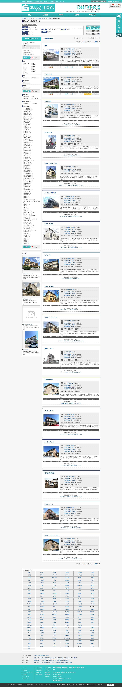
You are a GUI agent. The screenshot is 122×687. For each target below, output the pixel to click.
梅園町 (79, 580)
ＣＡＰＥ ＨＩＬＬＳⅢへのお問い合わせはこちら (71, 558)
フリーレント (28, 134)
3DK (25, 69)
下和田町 (54, 593)
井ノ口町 (67, 577)
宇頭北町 (42, 580)
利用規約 (24, 674)
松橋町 (41, 622)
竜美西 (29, 638)
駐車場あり (27, 232)
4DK (34, 71)
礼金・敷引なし (27, 52)
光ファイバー (28, 210)
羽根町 (29, 614)
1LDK (34, 64)
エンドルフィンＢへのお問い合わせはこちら (71, 434)
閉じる (110, 685)
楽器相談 (27, 111)
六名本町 (54, 627)
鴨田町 (92, 585)
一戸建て (26, 44)
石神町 (29, 575)
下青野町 (42, 593)
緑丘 (42, 635)
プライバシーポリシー (27, 672)
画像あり (26, 103)
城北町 (54, 596)
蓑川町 (41, 625)
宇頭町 (54, 580)
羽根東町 (92, 611)
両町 (29, 633)
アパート (26, 42)
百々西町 (29, 604)
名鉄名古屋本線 (67, 51)
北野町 (41, 588)
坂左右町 (92, 590)
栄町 (80, 590)
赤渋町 (54, 572)
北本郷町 (54, 588)
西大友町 (72, 49)
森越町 (41, 630)
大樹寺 (29, 598)
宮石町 (54, 625)
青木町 (41, 572)
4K (24, 71)
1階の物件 (27, 235)
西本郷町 (67, 609)
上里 (42, 585)
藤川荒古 (80, 640)
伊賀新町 (80, 572)
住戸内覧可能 (28, 228)
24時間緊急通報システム (30, 219)
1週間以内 (35, 98)
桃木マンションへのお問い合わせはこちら (71, 372)
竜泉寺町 (92, 630)
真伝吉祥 (42, 646)
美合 (53, 662)
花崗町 (92, 622)
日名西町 (92, 614)
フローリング (28, 152)
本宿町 (92, 627)
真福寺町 (29, 596)
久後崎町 (67, 588)
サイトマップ (25, 676)
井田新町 (54, 575)
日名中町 (80, 614)
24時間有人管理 (28, 223)
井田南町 (80, 575)
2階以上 (26, 233)
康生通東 (42, 590)
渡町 (29, 635)
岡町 (54, 583)
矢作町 (54, 630)
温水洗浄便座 (28, 186)
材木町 (29, 593)
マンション (32, 42)
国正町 (79, 588)
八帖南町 (67, 611)
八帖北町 (54, 611)
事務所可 (27, 121)
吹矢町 (67, 617)
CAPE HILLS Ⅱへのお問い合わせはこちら (71, 309)
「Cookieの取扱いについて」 (88, 685)
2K (24, 66)
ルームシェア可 (28, 142)
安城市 (47, 655)
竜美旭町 (67, 635)
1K (33, 63)
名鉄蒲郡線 (66, 660)
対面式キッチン (28, 180)
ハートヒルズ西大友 (50, 192)
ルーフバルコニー (29, 160)
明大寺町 (80, 625)
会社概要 (24, 670)
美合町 (79, 622)
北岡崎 (72, 141)
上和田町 (67, 585)
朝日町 (67, 572)
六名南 (67, 627)
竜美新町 (67, 640)
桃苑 (46, 45)
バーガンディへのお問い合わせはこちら (71, 156)
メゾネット (27, 155)
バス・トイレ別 (28, 181)
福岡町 (79, 617)
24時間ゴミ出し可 (29, 227)
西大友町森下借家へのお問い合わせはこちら (71, 496)
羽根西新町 (79, 643)
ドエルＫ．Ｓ (48, 74)
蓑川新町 (92, 640)
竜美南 (54, 638)
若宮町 (92, 633)
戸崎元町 (42, 601)
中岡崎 (67, 662)
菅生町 (79, 596)
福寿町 (92, 617)
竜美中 (92, 635)
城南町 (41, 596)
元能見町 (29, 630)
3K (33, 68)
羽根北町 (80, 611)
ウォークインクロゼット (30, 199)
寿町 (54, 590)
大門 (72, 54)
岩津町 (79, 577)
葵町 (29, 572)
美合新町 (67, 622)
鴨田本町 (80, 585)
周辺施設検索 (39, 670)
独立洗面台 (27, 193)
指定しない (26, 96)
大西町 (29, 583)
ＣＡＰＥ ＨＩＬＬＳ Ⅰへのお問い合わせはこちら (71, 341)
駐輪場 (26, 167)
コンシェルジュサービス (30, 230)
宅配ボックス (28, 217)
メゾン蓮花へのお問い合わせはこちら (71, 124)
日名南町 (42, 617)
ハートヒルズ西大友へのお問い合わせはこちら (71, 216)
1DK (25, 64)
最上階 (26, 240)
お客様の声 (38, 672)
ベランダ (27, 157)
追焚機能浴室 (28, 183)
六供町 (54, 633)
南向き (26, 241)
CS (25, 205)
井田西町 (67, 575)
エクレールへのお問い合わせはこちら (71, 278)
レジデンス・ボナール (28, 273)
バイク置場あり (28, 168)
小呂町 (67, 583)
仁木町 (79, 609)
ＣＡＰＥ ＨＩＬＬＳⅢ (51, 535)
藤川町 (29, 619)
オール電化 (27, 162)
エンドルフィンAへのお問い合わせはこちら (71, 465)
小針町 (67, 590)
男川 (42, 662)
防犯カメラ (27, 222)
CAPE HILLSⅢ (49, 379)
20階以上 (27, 238)
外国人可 (27, 139)
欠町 (92, 583)
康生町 (29, 590)
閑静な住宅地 (28, 114)
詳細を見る (87, 67)
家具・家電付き (28, 170)
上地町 (92, 577)
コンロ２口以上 (28, 175)
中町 (54, 606)
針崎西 (67, 646)
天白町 (79, 598)
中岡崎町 (54, 604)
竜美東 (41, 638)
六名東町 (42, 627)
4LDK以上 (26, 73)
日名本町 (29, 617)
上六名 (54, 585)
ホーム (24, 668)
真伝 (29, 646)
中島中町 (80, 604)
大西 (54, 635)
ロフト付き (27, 154)
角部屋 (26, 243)
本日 (34, 96)
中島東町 (92, 604)
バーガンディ (48, 132)
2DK (34, 66)
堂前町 (41, 604)
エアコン (27, 194)
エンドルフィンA (49, 442)
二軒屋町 (80, 606)
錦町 (29, 609)
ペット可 (47, 670)
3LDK (34, 69)
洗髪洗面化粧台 (28, 189)
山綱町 (79, 630)
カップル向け (28, 145)
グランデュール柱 (27, 299)
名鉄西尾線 (59, 660)
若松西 (79, 646)
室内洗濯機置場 (28, 150)
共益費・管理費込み (29, 54)
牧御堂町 (29, 622)
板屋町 (41, 575)
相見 (71, 662)
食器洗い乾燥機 (28, 176)
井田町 (92, 575)
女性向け (27, 147)
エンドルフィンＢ (50, 410)
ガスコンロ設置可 (29, 141)
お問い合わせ (39, 674)
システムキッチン (29, 178)
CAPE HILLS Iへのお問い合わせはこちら (71, 247)
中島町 (67, 604)
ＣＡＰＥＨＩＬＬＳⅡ (51, 163)
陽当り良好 (27, 113)
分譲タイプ (27, 127)
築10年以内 (47, 674)
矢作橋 (73, 53)
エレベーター (28, 163)
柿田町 (79, 583)
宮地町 (67, 625)
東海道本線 (53, 660)
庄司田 (41, 640)
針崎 (92, 643)
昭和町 (67, 593)
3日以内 (26, 98)
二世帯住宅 (27, 132)
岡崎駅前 (92, 646)
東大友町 (42, 614)
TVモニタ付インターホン (31, 215)
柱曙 (54, 640)
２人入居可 (27, 123)
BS (25, 207)
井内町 (29, 577)
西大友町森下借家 (50, 473)
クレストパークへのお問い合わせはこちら (71, 527)
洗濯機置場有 (28, 171)
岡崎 (35, 662)
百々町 (92, 601)
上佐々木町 (29, 585)
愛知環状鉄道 (67, 54)
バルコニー (27, 158)
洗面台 (26, 188)
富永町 (67, 601)
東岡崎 (45, 662)
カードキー (27, 136)
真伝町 (92, 593)
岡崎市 (68, 49)
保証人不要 (27, 119)
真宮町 (79, 593)
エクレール (48, 255)
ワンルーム (26, 63)
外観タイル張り (28, 173)
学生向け (27, 144)
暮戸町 (92, 588)
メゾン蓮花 (48, 101)
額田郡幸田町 (41, 655)
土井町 (79, 601)
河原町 (29, 588)
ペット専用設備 (28, 109)
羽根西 (67, 643)
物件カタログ (25, 679)
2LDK (25, 68)
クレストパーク (49, 504)
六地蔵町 (42, 633)
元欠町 (79, 627)
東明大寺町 (67, 638)
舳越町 (41, 619)
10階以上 (27, 236)
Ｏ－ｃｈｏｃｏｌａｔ (28, 324)
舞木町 (92, 619)
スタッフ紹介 (39, 668)
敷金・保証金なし (28, 50)
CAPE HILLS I (49, 224)
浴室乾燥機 (27, 185)
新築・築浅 (47, 672)
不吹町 (79, 638)
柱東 (29, 648)
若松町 (67, 633)
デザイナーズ (28, 116)
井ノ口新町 (54, 577)
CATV (26, 209)
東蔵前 (92, 638)
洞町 (80, 619)
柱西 (54, 646)
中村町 (67, 606)
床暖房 (26, 196)
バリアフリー (28, 124)
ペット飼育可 (28, 108)
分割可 (26, 126)
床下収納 (27, 198)
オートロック (28, 214)
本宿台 (41, 643)
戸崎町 (54, 601)
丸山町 (54, 622)
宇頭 (73, 51)
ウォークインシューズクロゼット (31, 202)
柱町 (42, 611)
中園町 (29, 606)
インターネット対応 (29, 212)
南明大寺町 (29, 625)
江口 (92, 580)
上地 (29, 640)
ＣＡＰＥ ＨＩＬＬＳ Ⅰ (52, 317)
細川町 (54, 619)
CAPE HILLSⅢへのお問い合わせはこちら (71, 403)
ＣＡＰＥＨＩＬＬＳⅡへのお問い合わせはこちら (71, 185)
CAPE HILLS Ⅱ (49, 286)
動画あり (35, 103)
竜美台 (79, 635)
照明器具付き (28, 165)
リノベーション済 (29, 118)
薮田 (67, 630)
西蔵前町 (42, 609)
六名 (92, 625)
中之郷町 (42, 606)
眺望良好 (27, 131)
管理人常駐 (27, 129)
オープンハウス (28, 137)
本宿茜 (29, 643)
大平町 (41, 583)
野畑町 (92, 609)
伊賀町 (92, 572)
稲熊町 (41, 577)
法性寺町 (67, 619)
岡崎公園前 (58, 662)
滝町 (92, 596)
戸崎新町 (29, 601)
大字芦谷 (75, 658)
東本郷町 (67, 614)
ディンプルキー (28, 220)
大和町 (54, 598)
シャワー (27, 191)
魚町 (29, 580)
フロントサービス (29, 225)
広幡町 (54, 617)
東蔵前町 (54, 614)
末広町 (67, 596)
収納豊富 (27, 204)
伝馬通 (92, 598)
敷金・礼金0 (48, 668)
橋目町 (29, 611)
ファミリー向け (28, 149)
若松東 (79, 633)
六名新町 (29, 627)
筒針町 (67, 598)
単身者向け (47, 676)
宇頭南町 (67, 580)
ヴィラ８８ (25, 349)
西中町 (54, 609)
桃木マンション (49, 348)
